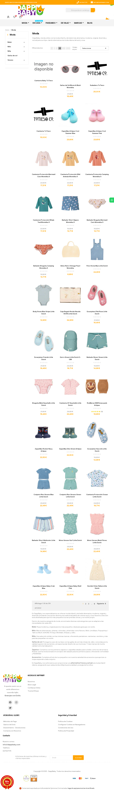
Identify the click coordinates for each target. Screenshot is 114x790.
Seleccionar (94, 48)
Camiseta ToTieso (44, 131)
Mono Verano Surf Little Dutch (70, 540)
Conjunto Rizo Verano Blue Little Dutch (44, 495)
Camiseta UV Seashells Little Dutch (70, 404)
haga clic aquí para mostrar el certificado (81, 788)
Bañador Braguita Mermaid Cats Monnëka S (97, 221)
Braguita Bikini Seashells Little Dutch (43, 404)
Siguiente (102, 603)
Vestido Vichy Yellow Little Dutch (97, 587)
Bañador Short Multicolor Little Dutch (43, 541)
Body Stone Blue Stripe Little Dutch (43, 312)
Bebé (10, 42)
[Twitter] (10, 708)
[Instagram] (16, 702)
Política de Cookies (65, 721)
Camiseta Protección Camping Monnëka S (97, 175)
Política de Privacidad (66, 731)
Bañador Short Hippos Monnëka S (70, 221)
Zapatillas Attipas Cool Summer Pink (97, 132)
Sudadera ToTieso (97, 85)
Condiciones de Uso (65, 728)
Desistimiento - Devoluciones (14, 728)
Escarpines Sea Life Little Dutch (97, 450)
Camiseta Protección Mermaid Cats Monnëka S (43, 175)
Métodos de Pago (10, 721)
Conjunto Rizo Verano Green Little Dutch (70, 495)
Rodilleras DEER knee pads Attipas (97, 404)
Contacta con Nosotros (12, 731)
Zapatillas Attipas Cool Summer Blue (70, 132)
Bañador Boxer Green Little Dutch (97, 358)
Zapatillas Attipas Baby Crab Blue (44, 587)
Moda (12, 34)
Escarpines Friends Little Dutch (43, 358)
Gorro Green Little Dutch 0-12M (70, 358)
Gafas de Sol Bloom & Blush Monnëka (70, 86)
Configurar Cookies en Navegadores (71, 724)
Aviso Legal (32, 685)
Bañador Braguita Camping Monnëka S (43, 267)
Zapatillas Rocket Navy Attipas (43, 450)
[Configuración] (8, 17)
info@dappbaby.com (101, 2)
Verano (10, 60)
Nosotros (31, 681)
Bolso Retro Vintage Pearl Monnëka (70, 267)
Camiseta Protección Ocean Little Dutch (97, 495)
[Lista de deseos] (14, 17)
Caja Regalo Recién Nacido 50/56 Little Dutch (70, 312)
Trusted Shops (33, 691)
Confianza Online (34, 688)
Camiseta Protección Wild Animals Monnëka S (70, 175)
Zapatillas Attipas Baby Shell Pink (70, 587)
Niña (9, 51)
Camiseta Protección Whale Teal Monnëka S (43, 221)
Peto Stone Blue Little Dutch (97, 266)
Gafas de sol (12, 55)
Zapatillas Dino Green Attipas (70, 449)
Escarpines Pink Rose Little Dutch (97, 312)
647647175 (83, 2)
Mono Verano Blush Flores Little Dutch (97, 541)
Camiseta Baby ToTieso (43, 80)
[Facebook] (10, 702)
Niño (9, 46)
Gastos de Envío (9, 724)
